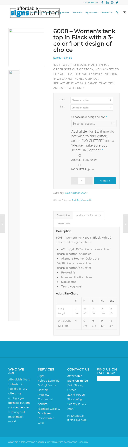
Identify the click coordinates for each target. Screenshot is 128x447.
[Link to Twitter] (117, 2)
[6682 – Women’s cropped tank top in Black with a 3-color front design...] (125, 223)
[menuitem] (24, 12)
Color (63, 99)
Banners (43, 390)
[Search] (117, 12)
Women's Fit (86, 200)
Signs (41, 376)
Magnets (43, 394)
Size (62, 107)
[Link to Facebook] (102, 2)
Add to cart (105, 180)
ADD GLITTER (84, 160)
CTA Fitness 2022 (76, 192)
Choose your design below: (88, 117)
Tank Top (76, 200)
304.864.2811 (93, 2)
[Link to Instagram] (112, 2)
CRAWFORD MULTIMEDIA (77, 442)
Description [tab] (63, 215)
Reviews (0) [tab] (63, 223)
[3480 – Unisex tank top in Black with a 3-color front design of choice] (2, 223)
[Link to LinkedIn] (107, 2)
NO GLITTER (82, 169)
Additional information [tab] (88, 215)
